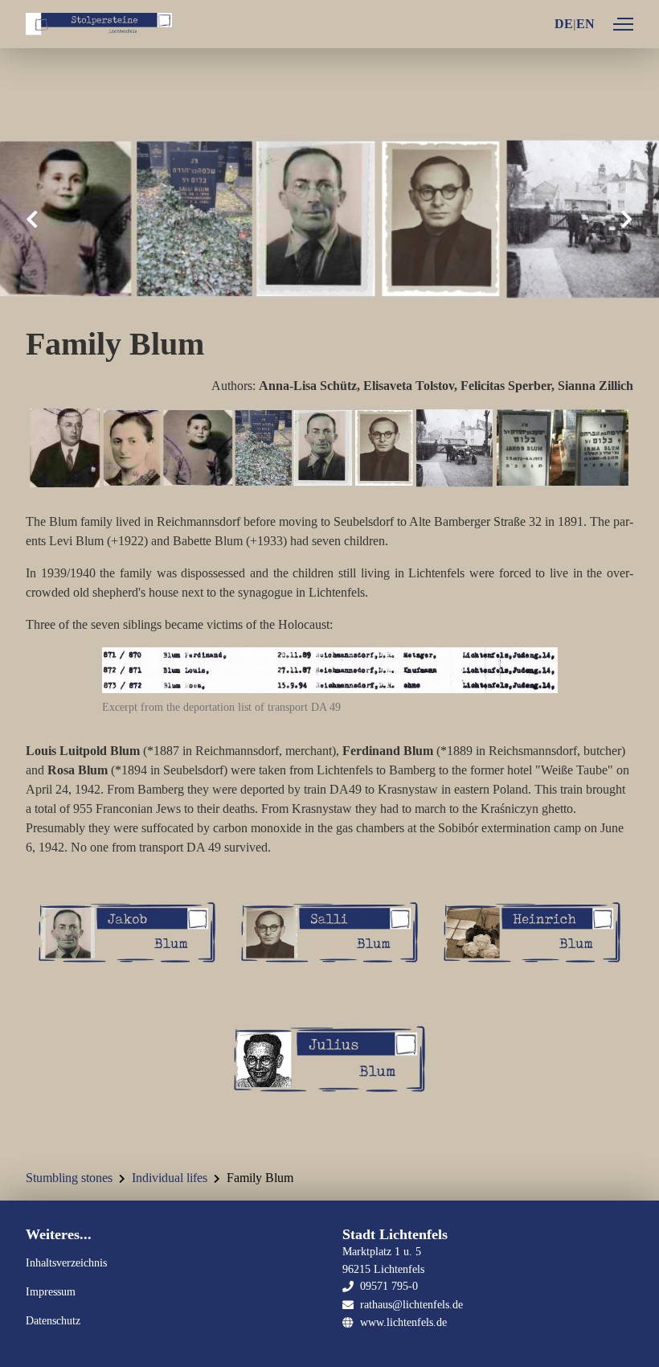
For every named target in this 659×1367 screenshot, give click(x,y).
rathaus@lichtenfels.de (411, 1304)
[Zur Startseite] (99, 24)
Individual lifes (169, 1177)
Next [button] (627, 219)
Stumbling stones (69, 1177)
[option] (329, 218)
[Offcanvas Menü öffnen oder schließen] (623, 24)
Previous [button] (32, 219)
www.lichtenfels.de (403, 1322)
